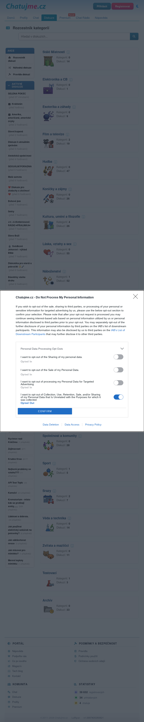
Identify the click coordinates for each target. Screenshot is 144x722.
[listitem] (72, 349)
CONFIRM (45, 411)
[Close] (136, 297)
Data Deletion (51, 424)
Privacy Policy (93, 424)
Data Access (72, 424)
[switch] (118, 356)
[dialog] (72, 361)
